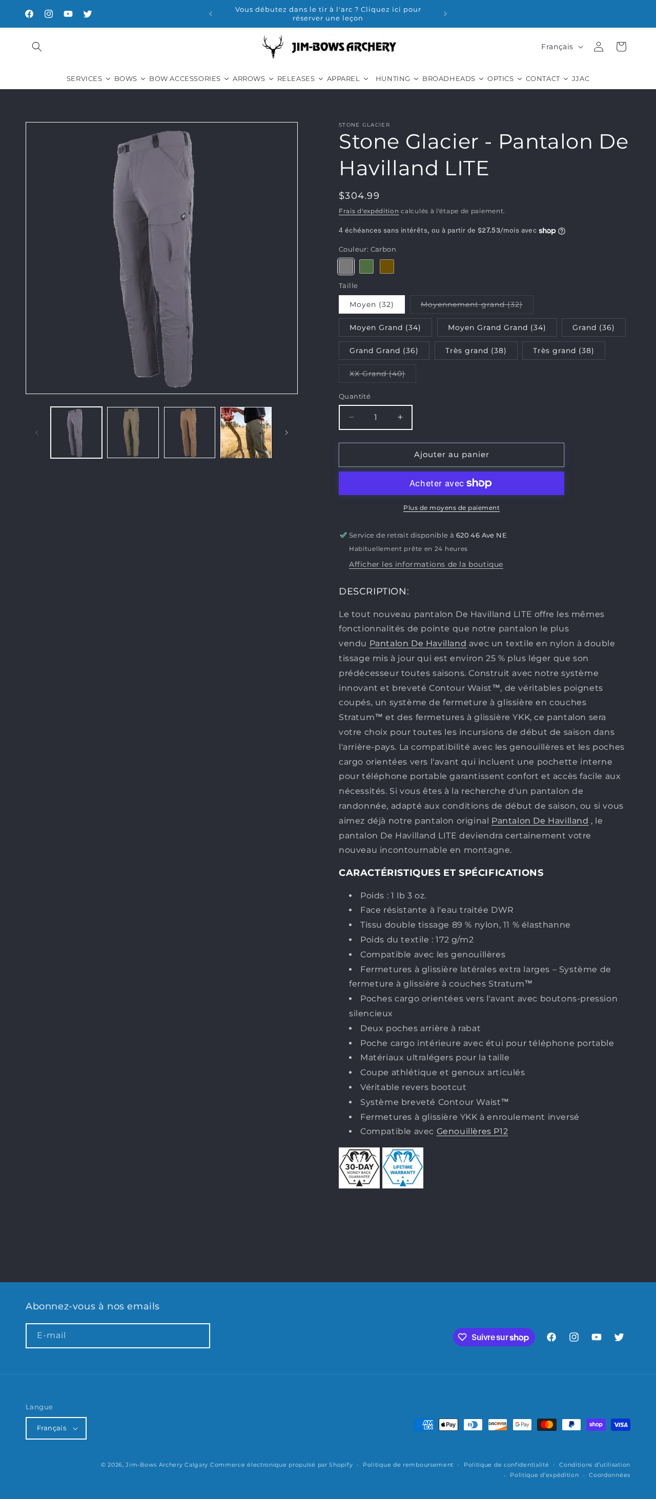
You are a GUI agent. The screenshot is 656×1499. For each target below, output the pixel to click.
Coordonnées (609, 1475)
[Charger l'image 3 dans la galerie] (189, 432)
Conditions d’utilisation (594, 1464)
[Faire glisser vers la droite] (286, 432)
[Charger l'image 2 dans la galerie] (132, 432)
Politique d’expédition (544, 1475)
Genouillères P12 (472, 1131)
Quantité (355, 396)
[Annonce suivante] (445, 14)
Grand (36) (593, 327)
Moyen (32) (372, 304)
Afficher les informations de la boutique (426, 564)
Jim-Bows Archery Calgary (167, 1464)
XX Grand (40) (383, 375)
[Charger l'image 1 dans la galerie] (76, 432)
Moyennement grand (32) (477, 306)
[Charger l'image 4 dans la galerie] (246, 432)
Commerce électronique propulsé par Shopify (281, 1464)
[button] (37, 46)
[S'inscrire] (198, 1335)
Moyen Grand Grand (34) (497, 327)
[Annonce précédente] (210, 14)
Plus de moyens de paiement (451, 507)
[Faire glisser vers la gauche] (37, 432)
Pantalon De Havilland (418, 643)
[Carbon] (346, 266)
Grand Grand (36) (384, 350)
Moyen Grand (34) (385, 327)
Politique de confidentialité (506, 1464)
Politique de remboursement (408, 1464)
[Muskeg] (387, 266)
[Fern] (366, 266)
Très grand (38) (476, 350)
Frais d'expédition (369, 211)
